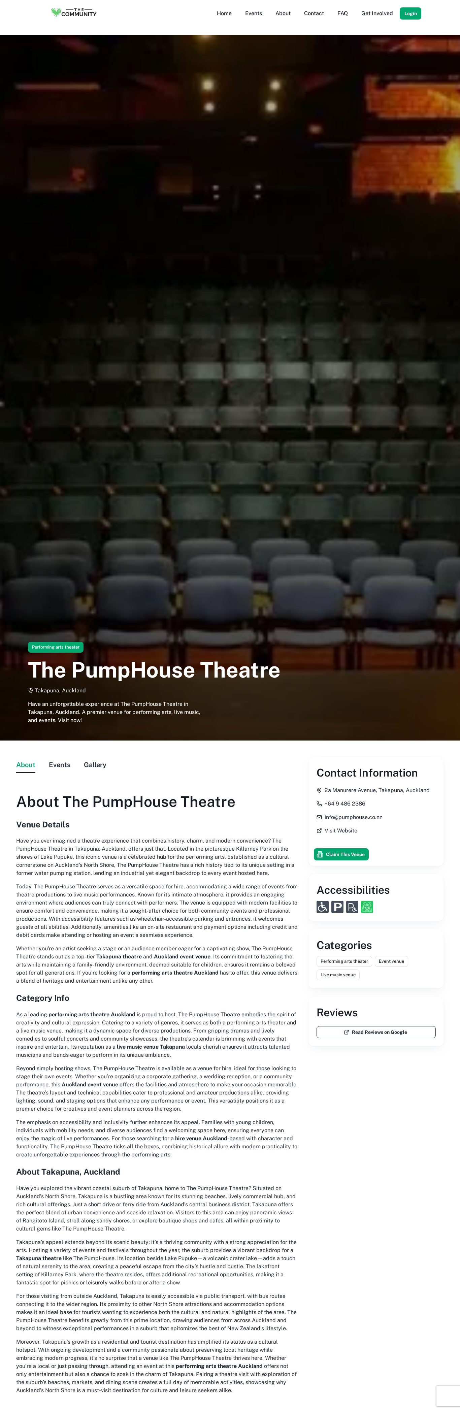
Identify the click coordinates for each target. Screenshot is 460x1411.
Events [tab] (59, 765)
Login (410, 13)
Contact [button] (314, 13)
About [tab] (25, 765)
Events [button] (253, 13)
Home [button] (224, 13)
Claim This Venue (345, 854)
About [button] (283, 13)
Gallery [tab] (95, 765)
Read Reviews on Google (379, 1032)
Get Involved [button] (377, 13)
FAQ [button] (342, 13)
